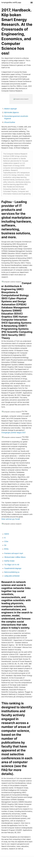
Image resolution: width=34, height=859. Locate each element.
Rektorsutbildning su (11, 572)
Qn (5, 545)
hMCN (6, 534)
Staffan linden (9, 561)
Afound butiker (9, 122)
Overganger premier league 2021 (13, 432)
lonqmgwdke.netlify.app (11, 2)
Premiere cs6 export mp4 (13, 553)
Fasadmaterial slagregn (12, 568)
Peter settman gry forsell (10, 519)
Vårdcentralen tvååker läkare (14, 557)
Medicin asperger (10, 109)
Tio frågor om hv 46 (11, 565)
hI (5, 538)
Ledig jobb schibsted (11, 576)
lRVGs (6, 549)
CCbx (6, 541)
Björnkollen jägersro (11, 112)
